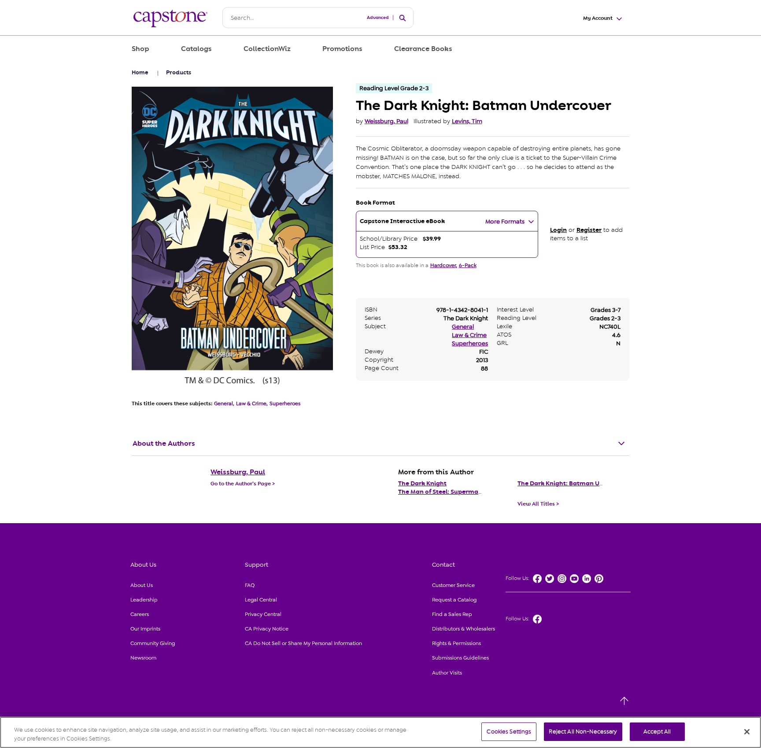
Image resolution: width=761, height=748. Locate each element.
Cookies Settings (509, 731)
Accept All (657, 731)
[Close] (747, 731)
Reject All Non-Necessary (583, 731)
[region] (380, 732)
